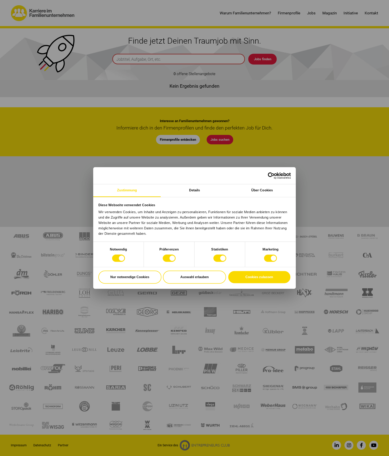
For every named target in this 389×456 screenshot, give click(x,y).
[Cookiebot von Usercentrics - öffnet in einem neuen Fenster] (271, 175)
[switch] (169, 258)
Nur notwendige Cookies (129, 277)
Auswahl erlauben (194, 277)
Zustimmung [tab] (127, 190)
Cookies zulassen (259, 277)
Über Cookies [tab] (262, 190)
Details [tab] (194, 190)
